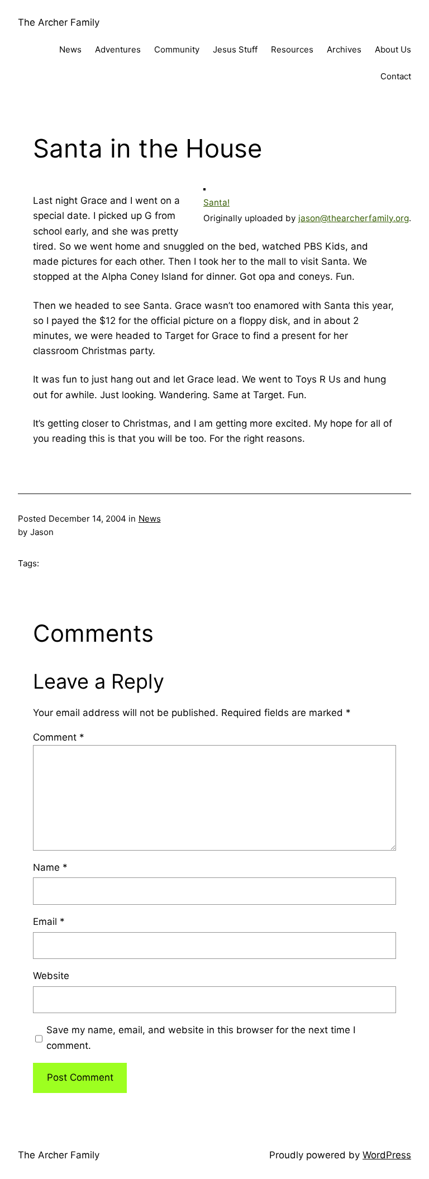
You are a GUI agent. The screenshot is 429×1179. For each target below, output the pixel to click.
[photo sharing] (204, 187)
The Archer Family (58, 22)
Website (51, 975)
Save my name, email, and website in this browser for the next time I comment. (200, 1037)
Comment (58, 737)
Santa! (216, 202)
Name (50, 867)
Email (49, 921)
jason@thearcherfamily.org (353, 218)
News (150, 518)
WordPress (387, 1155)
